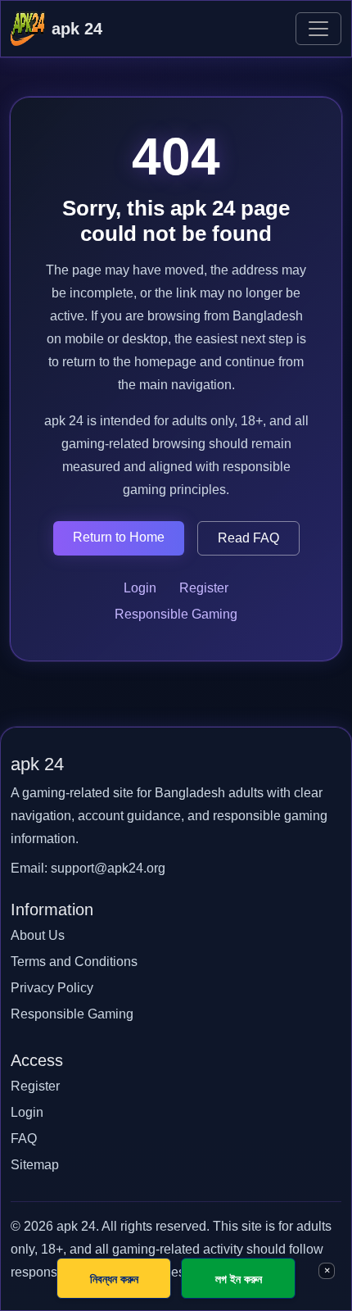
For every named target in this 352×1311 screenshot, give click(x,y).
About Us (38, 935)
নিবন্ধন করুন (114, 1278)
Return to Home (119, 537)
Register (203, 588)
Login (140, 588)
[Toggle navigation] (318, 28)
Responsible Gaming (176, 614)
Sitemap (35, 1165)
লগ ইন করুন (238, 1278)
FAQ (24, 1138)
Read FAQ (248, 538)
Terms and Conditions (74, 962)
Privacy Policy (52, 988)
